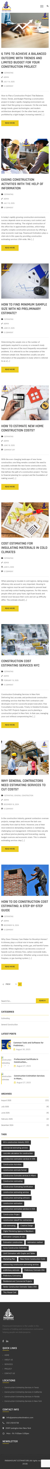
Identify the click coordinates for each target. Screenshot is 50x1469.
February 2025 (7, 1119)
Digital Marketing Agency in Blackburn (18, 1231)
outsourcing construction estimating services (21, 1265)
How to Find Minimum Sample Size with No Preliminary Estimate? (24, 308)
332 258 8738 (12, 1423)
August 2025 (6, 1100)
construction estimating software (16, 1198)
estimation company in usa (14, 1237)
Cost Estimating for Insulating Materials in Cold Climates (24, 547)
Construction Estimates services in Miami (19, 1176)
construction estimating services (16, 1192)
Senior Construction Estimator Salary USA (20, 1287)
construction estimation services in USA (19, 1209)
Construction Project (11, 1215)
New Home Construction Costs (32, 1259)
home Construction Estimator (15, 1248)
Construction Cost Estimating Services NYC (20, 663)
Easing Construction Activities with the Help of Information (22, 184)
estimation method (35, 1242)
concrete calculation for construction (18, 1153)
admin (6, 77)
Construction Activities (12, 1164)
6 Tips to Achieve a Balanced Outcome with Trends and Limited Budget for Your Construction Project (23, 60)
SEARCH (42, 1001)
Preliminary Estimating (12, 1276)
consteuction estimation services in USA (19, 1159)
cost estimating (9, 1226)
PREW (8, 984)
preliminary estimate (11, 1270)
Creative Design (27, 1226)
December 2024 (7, 1125)
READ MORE (10, 123)
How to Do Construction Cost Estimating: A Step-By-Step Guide (24, 906)
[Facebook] (3, 1341)
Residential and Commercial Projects (17, 1281)
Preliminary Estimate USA (34, 1270)
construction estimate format (15, 1170)
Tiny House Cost (9, 1292)
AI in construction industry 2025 (16, 1142)
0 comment (8, 86)
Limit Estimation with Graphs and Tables (19, 1253)
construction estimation (12, 1203)
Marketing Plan (9, 1259)
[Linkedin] (7, 1341)
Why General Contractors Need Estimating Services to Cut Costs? (23, 785)
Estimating (8, 73)
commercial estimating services (15, 1148)
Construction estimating (12, 1181)
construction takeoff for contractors (17, 1220)
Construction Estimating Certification (18, 1187)
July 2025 (5, 1106)
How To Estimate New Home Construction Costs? (22, 428)
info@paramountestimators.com (19, 1418)
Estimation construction (12, 1242)
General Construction (23, 795)
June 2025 (5, 1113)
